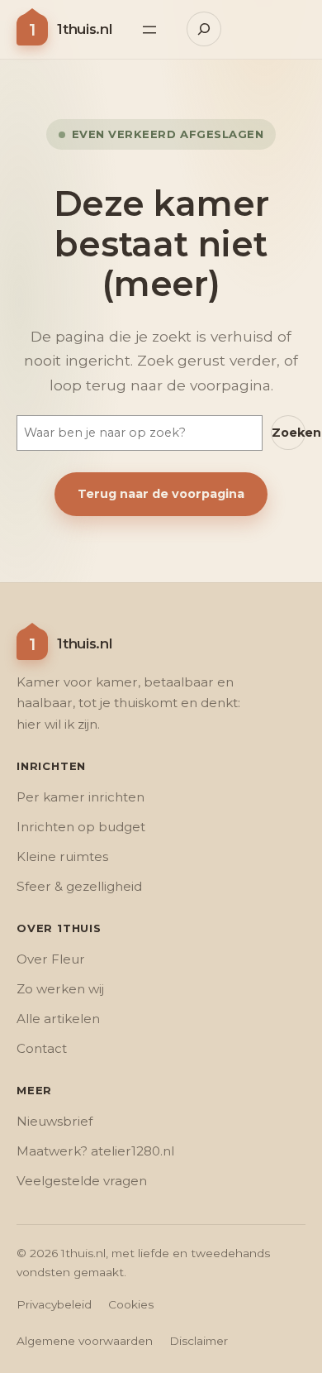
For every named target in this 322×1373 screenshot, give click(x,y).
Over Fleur (51, 959)
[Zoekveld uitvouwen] (204, 29)
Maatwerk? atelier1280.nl (95, 1151)
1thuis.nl (84, 29)
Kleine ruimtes (62, 856)
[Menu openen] (149, 30)
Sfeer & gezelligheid (79, 886)
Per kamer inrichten (80, 797)
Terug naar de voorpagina (161, 493)
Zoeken (288, 432)
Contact (42, 1048)
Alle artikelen (58, 1018)
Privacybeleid (54, 1304)
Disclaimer (198, 1340)
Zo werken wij (60, 989)
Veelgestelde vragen (82, 1181)
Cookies (131, 1304)
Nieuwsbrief (54, 1121)
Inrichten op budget (81, 827)
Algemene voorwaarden (85, 1340)
